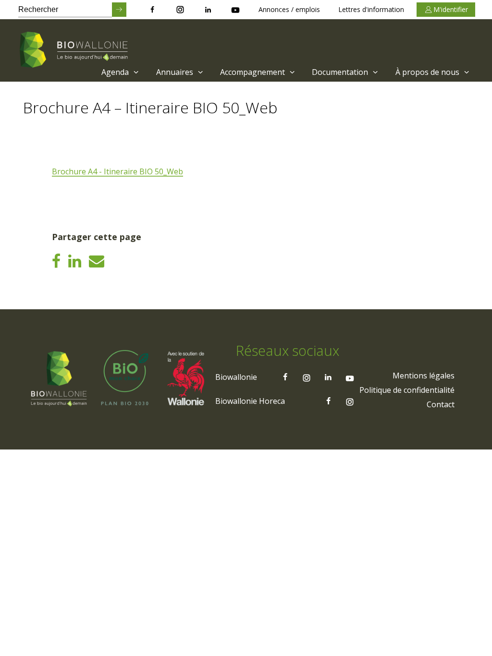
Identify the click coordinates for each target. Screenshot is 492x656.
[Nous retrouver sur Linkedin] (208, 9)
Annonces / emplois (289, 9)
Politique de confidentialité (407, 390)
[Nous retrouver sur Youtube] (235, 9)
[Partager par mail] (96, 260)
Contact (441, 404)
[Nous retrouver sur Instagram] (180, 9)
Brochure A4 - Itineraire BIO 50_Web (117, 171)
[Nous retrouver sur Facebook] (152, 9)
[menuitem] (119, 72)
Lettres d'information (371, 9)
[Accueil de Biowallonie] (75, 50)
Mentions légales (424, 375)
